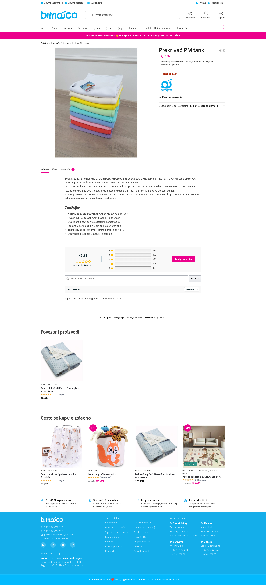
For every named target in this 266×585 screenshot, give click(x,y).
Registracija (217, 3)
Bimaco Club (112, 536)
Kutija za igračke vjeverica (102, 474)
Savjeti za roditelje (144, 551)
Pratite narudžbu (143, 522)
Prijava (202, 3)
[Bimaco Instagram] (53, 545)
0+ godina (159, 317)
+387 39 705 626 (179, 531)
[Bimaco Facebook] (43, 545)
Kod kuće (55, 43)
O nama (138, 546)
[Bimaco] (166, 85)
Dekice (66, 43)
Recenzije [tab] (66, 169)
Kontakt (109, 551)
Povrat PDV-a (141, 536)
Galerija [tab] (45, 169)
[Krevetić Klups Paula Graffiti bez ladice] (220, 50)
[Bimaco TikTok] (72, 545)
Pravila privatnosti (115, 546)
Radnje (109, 541)
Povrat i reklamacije (145, 527)
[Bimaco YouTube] (63, 545)
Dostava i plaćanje (115, 527)
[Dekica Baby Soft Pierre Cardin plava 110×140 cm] (62, 360)
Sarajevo (178, 541)
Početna (44, 43)
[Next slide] (146, 102)
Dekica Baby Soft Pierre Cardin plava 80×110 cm (155, 476)
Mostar (208, 523)
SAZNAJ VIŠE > (173, 35)
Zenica (208, 541)
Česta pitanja (141, 532)
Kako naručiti (112, 522)
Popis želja (206, 17)
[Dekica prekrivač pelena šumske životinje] (62, 446)
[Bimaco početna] (52, 519)
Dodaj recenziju (183, 259)
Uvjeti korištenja (143, 541)
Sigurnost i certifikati (116, 532)
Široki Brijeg (180, 523)
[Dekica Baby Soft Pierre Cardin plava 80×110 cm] (156, 446)
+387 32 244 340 (210, 549)
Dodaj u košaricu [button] (61, 404)
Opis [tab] (54, 169)
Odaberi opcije (62, 490)
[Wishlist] (78, 343)
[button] (218, 28)
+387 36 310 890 (210, 531)
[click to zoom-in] (96, 102)
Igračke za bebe (190, 471)
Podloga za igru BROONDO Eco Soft (201, 476)
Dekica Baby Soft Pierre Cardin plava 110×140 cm (60, 390)
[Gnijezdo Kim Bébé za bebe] (223, 50)
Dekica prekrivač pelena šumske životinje (58, 476)
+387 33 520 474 (179, 549)
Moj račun (190, 17)
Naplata (221, 17)
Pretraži (195, 278)
